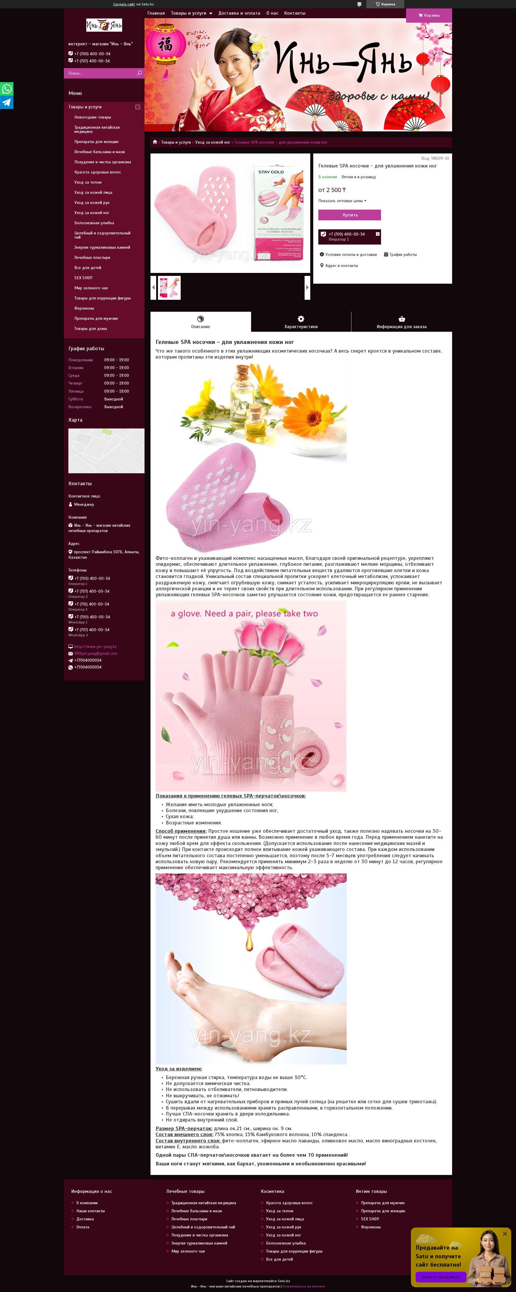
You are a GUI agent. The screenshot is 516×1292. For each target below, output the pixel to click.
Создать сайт (124, 4)
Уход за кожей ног (212, 142)
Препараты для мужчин (96, 318)
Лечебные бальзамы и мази (99, 151)
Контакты (294, 13)
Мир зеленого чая (91, 288)
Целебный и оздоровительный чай (102, 235)
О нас (272, 13)
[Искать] (139, 73)
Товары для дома (90, 328)
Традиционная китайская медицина (97, 129)
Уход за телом (88, 182)
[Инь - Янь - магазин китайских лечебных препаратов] (104, 25)
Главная (156, 13)
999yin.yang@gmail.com (95, 653)
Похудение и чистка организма (102, 162)
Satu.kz (284, 1281)
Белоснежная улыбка (94, 222)
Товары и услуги (188, 13)
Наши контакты (90, 1210)
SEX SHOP (83, 277)
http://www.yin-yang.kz (95, 646)
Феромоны (84, 308)
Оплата (82, 1227)
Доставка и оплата (239, 13)
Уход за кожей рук (92, 202)
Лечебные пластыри (92, 257)
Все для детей (87, 267)
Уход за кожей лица (93, 192)
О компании (87, 1202)
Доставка (85, 1219)
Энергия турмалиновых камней (102, 247)
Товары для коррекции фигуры (102, 298)
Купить (350, 215)
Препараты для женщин (96, 141)
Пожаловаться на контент (303, 1286)
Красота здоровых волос (97, 172)
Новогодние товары (92, 117)
